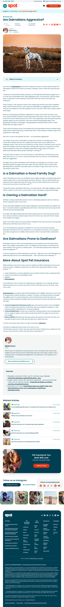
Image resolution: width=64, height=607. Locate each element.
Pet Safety (36, 547)
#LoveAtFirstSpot (29, 485)
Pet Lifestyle (36, 543)
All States (25, 552)
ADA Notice (46, 540)
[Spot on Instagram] (42, 515)
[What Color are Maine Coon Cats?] (32, 415)
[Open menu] (5, 6)
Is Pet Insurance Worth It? (11, 543)
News (54, 529)
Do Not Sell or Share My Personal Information (36, 603)
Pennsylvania (26, 544)
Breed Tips (35, 526)
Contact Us (55, 533)
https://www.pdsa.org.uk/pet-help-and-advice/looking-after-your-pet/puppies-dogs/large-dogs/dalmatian (30, 388)
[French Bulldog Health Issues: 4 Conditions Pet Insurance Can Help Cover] (32, 406)
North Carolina (25, 541)
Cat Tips (36, 529)
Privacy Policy (19, 603)
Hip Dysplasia (9, 279)
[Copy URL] (60, 24)
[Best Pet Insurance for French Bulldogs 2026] (32, 432)
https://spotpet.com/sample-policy (16, 569)
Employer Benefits (45, 525)
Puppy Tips (36, 551)
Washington (26, 549)
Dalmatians (16, 87)
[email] (57, 24)
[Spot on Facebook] (40, 485)
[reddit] (52, 24)
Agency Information (46, 529)
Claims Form (45, 547)
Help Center (46, 551)
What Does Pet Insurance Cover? (11, 525)
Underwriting (38, 1)
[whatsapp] (55, 24)
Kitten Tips (35, 535)
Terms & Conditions (46, 537)
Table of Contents (15, 79)
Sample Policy (45, 533)
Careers (55, 527)
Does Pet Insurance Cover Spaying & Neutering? (11, 533)
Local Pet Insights (36, 539)
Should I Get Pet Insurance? (12, 548)
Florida (25, 529)
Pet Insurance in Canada (36, 558)
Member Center (45, 543)
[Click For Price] (44, 6)
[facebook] (44, 24)
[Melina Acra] (5, 30)
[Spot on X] (51, 485)
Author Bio (16, 32)
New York (25, 537)
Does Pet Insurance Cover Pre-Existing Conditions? (11, 529)
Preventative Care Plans (11, 545)
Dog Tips (36, 532)
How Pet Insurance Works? (11, 536)
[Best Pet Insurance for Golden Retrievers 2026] (32, 441)
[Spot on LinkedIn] (44, 485)
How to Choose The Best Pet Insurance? (12, 539)
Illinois (24, 532)
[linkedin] (47, 24)
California (25, 527)
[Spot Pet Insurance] (8, 515)
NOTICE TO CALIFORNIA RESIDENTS (13, 564)
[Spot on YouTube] (59, 485)
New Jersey (26, 535)
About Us (55, 524)
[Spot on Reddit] (55, 485)
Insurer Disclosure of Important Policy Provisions (34, 564)
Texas (24, 547)
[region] (32, 497)
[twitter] (49, 24)
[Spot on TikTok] (48, 485)
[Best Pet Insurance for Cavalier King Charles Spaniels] (32, 424)
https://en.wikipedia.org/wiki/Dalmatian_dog (24, 378)
